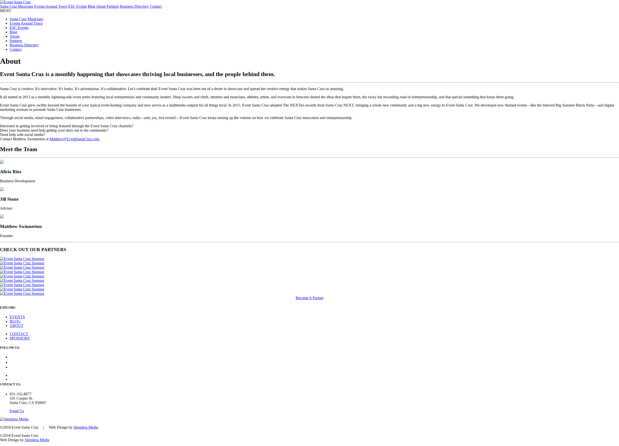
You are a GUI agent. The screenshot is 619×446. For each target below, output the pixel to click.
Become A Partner (310, 298)
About (101, 6)
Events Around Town (50, 6)
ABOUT (16, 326)
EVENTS (17, 317)
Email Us (17, 411)
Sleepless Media (86, 427)
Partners (113, 6)
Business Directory (134, 6)
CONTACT (19, 334)
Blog (91, 6)
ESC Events (77, 6)
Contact (156, 6)
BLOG (15, 321)
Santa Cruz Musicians (16, 6)
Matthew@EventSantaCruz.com (74, 139)
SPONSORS (20, 338)
